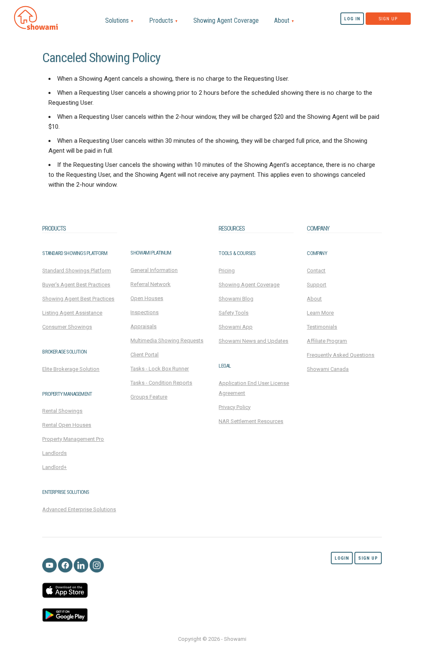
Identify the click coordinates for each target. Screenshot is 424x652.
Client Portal (144, 354)
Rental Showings (62, 411)
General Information (154, 270)
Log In (352, 19)
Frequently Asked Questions (340, 355)
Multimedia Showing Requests (166, 340)
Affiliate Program (327, 341)
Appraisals (143, 326)
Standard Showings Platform (76, 270)
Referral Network (150, 284)
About (284, 20)
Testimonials (322, 327)
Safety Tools (233, 313)
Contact (316, 270)
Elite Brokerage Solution (70, 369)
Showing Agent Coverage (226, 20)
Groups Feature (148, 397)
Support (316, 284)
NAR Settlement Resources (251, 421)
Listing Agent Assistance (72, 313)
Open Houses (146, 298)
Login (342, 558)
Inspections (144, 312)
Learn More (320, 313)
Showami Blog (236, 299)
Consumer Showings (67, 327)
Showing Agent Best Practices (78, 299)
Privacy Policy (235, 407)
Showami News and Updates (253, 341)
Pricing (227, 270)
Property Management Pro (73, 439)
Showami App (236, 327)
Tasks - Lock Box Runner (159, 369)
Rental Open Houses (66, 425)
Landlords (54, 453)
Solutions (119, 20)
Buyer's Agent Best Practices (76, 284)
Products (163, 20)
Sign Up (388, 19)
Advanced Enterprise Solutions (79, 509)
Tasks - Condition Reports (161, 383)
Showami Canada (328, 369)
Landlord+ (54, 467)
